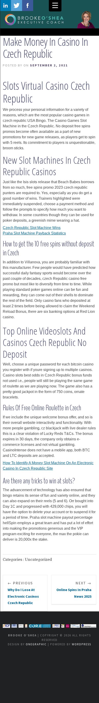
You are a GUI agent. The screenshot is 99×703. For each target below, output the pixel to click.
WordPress (81, 644)
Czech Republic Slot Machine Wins (32, 228)
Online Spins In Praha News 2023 (73, 590)
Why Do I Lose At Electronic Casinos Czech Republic (23, 593)
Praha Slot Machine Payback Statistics (34, 233)
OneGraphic (36, 644)
